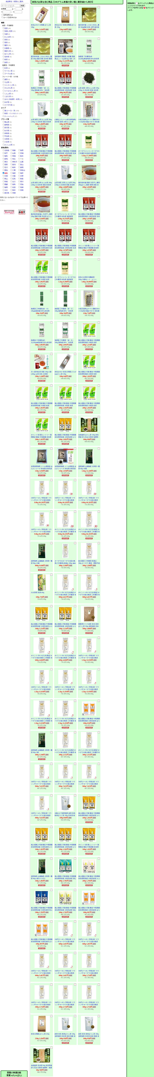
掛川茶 (7, 127)
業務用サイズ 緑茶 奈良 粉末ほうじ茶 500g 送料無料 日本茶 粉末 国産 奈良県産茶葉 (88, 626)
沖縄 (14, 193)
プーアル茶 (8, 74)
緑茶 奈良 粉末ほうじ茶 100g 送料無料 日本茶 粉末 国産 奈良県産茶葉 (88, 1036)
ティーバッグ (9, 116)
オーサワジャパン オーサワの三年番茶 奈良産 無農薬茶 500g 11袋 (88, 153)
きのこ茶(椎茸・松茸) (12, 99)
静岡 (21, 167)
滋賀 (14, 173)
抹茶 (6, 62)
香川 (21, 181)
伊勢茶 (7, 133)
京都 (6, 176)
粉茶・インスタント (12, 113)
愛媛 (6, 184)
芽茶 (6, 40)
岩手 (6, 153)
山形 (14, 153)
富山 (21, 164)
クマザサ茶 (8, 105)
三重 (14, 170)
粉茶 (6, 59)
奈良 (6, 173)
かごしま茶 (8, 145)
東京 (6, 162)
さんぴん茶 (8, 88)
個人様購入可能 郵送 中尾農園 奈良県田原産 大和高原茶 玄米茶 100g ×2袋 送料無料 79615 (65, 90)
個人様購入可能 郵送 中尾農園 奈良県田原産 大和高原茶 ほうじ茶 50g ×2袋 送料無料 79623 (89, 721)
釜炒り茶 (8, 51)
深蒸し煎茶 (8, 31)
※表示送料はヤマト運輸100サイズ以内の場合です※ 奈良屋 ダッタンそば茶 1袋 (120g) (89, 311)
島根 (6, 181)
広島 (14, 179)
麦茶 (6, 79)
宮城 (21, 153)
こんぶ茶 (8, 93)
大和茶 (7, 139)
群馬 (6, 159)
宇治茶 (7, 136)
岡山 (6, 179)
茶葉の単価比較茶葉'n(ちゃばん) (14, 1073)
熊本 (14, 190)
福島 (6, 156)
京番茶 (7, 48)
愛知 (6, 170)
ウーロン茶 (8, 71)
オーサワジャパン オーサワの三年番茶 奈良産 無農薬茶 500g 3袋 (65, 279)
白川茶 (7, 130)
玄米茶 (7, 57)
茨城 (14, 156)
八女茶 (7, 142)
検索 (22, 6)
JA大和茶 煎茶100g (37, 592)
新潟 (14, 164)
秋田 (21, 150)
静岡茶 (7, 125)
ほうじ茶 (8, 54)
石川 (6, 167)
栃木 (21, 156)
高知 (21, 184)
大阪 (14, 176)
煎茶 (6, 28)
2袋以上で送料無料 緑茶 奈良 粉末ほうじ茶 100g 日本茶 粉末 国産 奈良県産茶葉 (65, 815)
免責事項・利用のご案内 (14, 1)
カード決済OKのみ (10, 17)
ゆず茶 (7, 102)
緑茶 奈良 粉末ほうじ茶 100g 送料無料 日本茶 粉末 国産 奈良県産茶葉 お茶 (65, 1036)
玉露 (6, 34)
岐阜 (14, 167)
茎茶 (6, 42)
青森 (14, 150)
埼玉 (14, 159)
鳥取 (21, 179)
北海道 (7, 150)
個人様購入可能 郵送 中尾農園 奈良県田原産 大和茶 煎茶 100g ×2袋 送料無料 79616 (41, 279)
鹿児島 (7, 193)
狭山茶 (7, 122)
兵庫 (21, 176)
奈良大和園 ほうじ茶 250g (40, 1034)
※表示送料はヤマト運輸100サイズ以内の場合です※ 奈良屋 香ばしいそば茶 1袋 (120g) (89, 122)
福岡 (6, 187)
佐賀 (14, 187)
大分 (6, 190)
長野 (6, 164)
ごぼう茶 (8, 96)
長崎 (21, 187)
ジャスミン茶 (9, 85)
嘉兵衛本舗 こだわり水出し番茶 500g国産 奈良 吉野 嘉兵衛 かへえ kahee (88, 27)
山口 (14, 181)
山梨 (21, 162)
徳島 (14, 184)
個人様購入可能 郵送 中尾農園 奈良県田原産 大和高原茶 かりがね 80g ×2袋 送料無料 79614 (65, 437)
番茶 (6, 45)
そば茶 (7, 82)
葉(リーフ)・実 (10, 110)
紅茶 (6, 68)
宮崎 (21, 190)
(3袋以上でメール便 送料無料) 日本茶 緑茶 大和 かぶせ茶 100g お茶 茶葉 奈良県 (65, 122)
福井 (21, 173)
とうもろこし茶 (10, 91)
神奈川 (14, 162)
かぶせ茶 (8, 37)
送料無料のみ (8, 15)
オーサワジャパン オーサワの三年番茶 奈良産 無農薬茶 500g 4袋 (65, 216)
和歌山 (22, 170)
